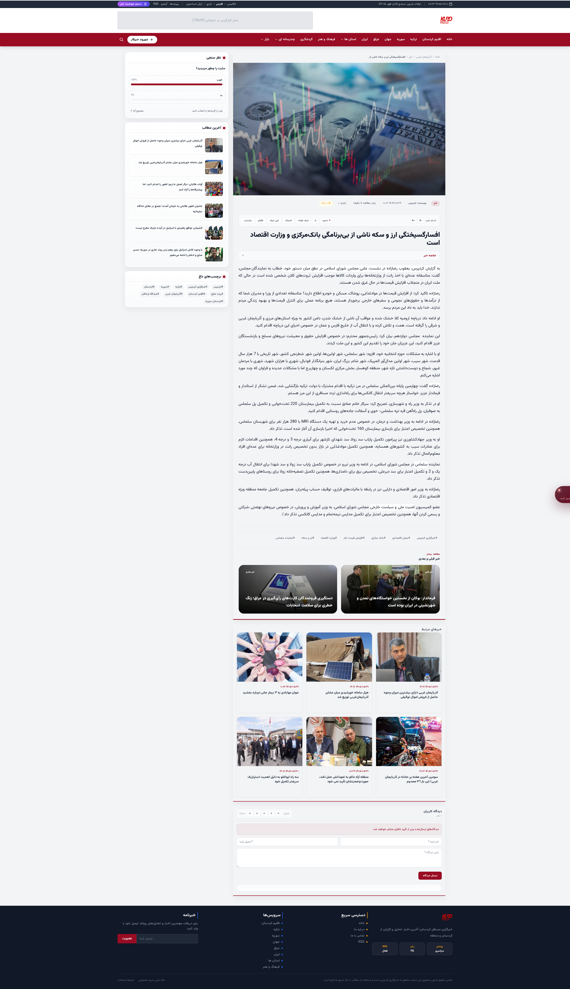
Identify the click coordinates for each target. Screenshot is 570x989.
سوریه (276, 936)
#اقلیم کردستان (197, 294)
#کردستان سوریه (214, 301)
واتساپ (248, 220)
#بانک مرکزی (378, 538)
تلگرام (260, 220)
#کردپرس (218, 287)
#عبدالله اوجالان (150, 294)
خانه (449, 39)
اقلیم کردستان (271, 923)
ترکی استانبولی (194, 4)
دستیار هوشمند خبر (131, 4)
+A (413, 220)
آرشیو (164, 4)
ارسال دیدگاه (430, 876)
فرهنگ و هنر (271, 967)
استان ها (274, 960)
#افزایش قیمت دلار (354, 538)
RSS (155, 4)
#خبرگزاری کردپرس (427, 538)
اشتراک (288, 220)
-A (420, 220)
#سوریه (165, 287)
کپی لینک (274, 220)
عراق (277, 948)
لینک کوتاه (303, 220)
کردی (209, 4)
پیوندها (174, 4)
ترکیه (276, 929)
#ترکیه (178, 287)
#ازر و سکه (307, 538)
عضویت (127, 938)
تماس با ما (357, 936)
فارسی (219, 4)
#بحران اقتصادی (401, 538)
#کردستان (149, 287)
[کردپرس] (446, 20)
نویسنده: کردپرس (417, 203)
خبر (410, 57)
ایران (277, 954)
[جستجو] (122, 40)
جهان (276, 942)
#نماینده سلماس (285, 538)
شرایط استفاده (126, 980)
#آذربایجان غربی (173, 294)
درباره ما (359, 929)
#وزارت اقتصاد (329, 538)
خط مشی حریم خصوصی (151, 980)
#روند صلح (217, 294)
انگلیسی (231, 4)
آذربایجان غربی (424, 57)
